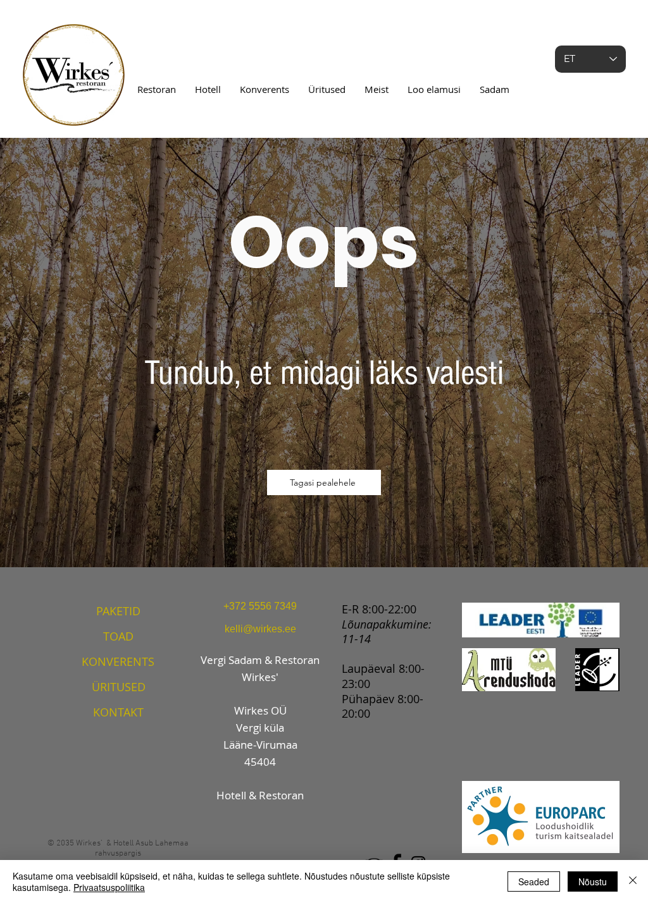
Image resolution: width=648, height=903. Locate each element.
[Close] (632, 881)
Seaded (533, 881)
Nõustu (592, 881)
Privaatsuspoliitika (109, 887)
